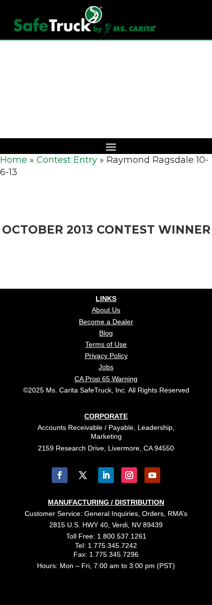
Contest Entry (66, 159)
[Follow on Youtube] (152, 475)
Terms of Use (106, 344)
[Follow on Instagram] (129, 475)
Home (13, 159)
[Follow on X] (83, 475)
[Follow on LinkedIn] (106, 475)
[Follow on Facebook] (60, 475)
